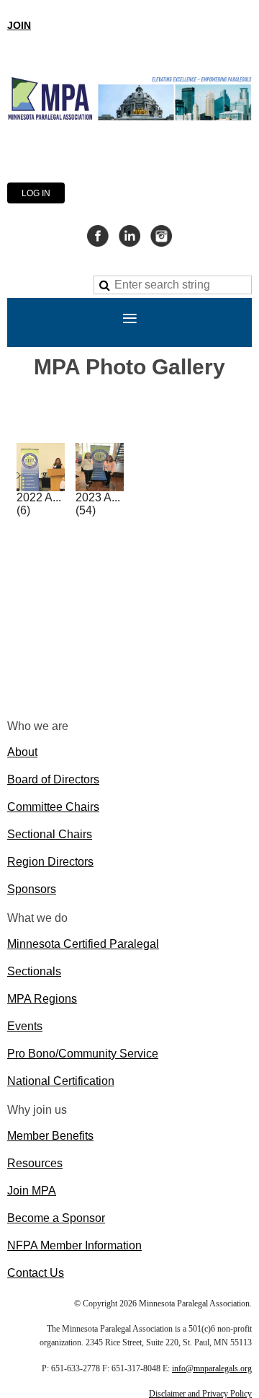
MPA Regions (42, 999)
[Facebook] (98, 236)
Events (24, 1026)
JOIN (19, 25)
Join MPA (31, 1190)
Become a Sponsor (56, 1218)
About (22, 752)
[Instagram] (161, 236)
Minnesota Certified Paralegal (83, 944)
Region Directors (50, 862)
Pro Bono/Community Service (82, 1053)
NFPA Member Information (74, 1245)
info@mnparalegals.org (212, 1368)
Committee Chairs (53, 807)
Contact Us (35, 1273)
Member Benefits (50, 1136)
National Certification (60, 1081)
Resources (35, 1163)
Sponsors (31, 889)
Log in (36, 193)
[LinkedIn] (129, 236)
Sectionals (34, 971)
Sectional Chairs (49, 834)
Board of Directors (53, 779)
